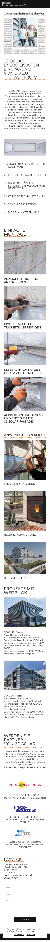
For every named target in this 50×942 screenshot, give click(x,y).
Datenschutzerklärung (25, 931)
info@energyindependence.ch (18, 875)
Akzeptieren (19, 934)
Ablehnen (31, 934)
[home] (13, 4)
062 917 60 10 (11, 878)
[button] (46, 4)
